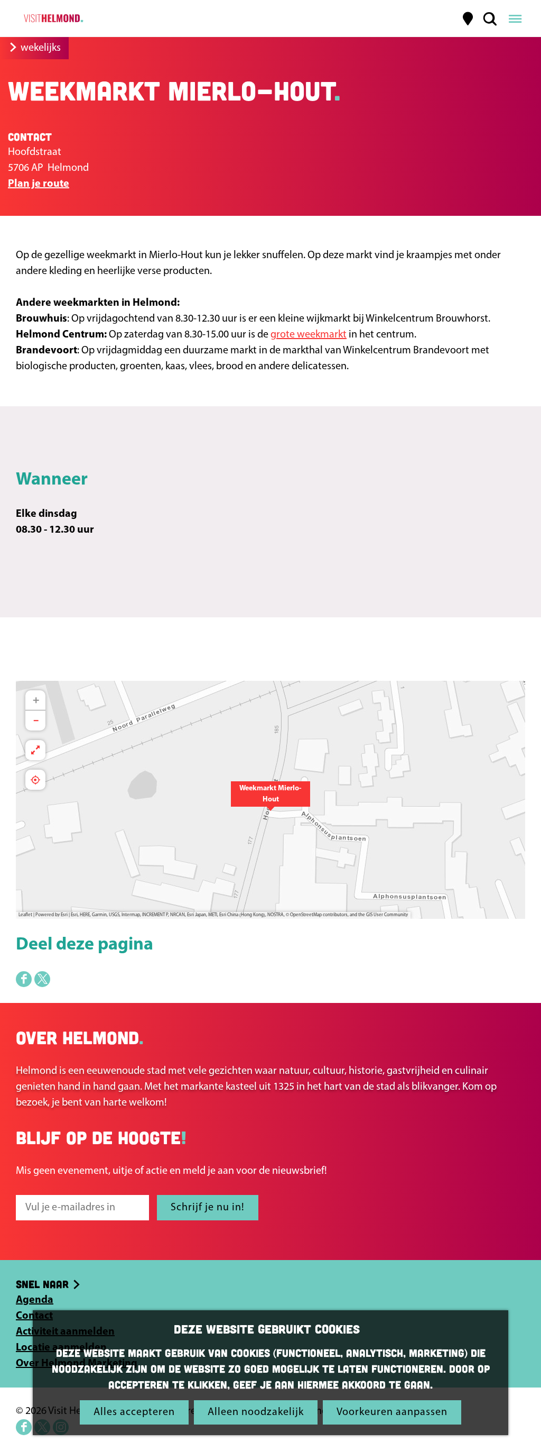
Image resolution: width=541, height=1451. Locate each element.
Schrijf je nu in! (208, 1207)
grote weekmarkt (308, 335)
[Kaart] (468, 18)
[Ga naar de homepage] (52, 18)
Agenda (34, 1300)
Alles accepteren (134, 1412)
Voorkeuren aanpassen (392, 1412)
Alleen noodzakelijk (256, 1412)
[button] (270, 799)
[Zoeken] (490, 18)
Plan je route (38, 184)
